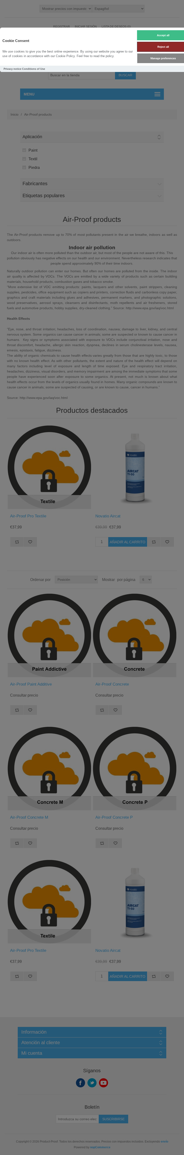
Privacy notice (12, 68)
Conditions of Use (33, 68)
